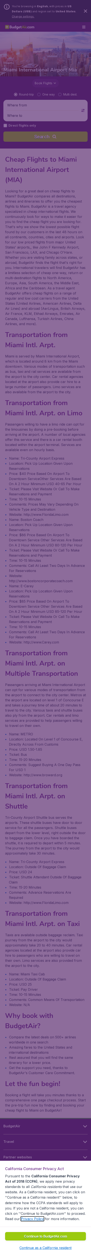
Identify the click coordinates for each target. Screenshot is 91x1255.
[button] (45, 1248)
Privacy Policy (32, 1219)
